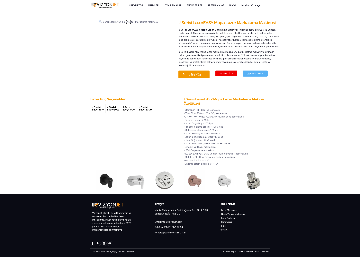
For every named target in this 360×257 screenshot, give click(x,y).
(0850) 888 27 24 (173, 227)
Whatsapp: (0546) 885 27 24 (170, 232)
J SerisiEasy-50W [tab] (113, 108)
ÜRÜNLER (153, 5)
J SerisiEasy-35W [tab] (98, 108)
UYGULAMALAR (173, 5)
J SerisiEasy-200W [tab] (145, 108)
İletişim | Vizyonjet (251, 5)
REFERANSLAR (216, 5)
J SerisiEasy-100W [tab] (129, 108)
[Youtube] (109, 243)
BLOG (232, 5)
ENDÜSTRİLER (195, 5)
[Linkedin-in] (98, 243)
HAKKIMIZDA (136, 5)
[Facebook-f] (92, 243)
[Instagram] (104, 243)
